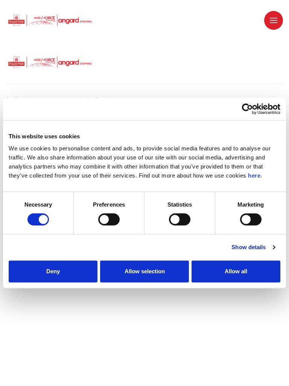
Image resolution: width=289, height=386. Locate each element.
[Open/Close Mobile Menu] (273, 20)
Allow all (236, 271)
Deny (53, 271)
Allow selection (145, 271)
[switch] (109, 219)
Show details (248, 247)
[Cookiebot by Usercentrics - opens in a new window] (247, 109)
